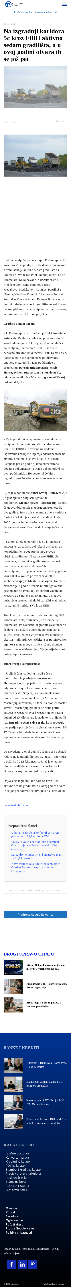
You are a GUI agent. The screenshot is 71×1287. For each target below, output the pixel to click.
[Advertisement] (35, 216)
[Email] (56, 113)
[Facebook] (14, 113)
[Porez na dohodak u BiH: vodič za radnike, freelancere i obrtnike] (13, 1121)
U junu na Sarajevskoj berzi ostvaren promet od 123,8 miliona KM (35, 834)
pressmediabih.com (16, 805)
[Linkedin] (31, 113)
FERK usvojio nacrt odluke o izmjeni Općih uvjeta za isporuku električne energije (35, 845)
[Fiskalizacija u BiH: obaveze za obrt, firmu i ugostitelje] (13, 986)
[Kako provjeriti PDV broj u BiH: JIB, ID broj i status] (13, 1102)
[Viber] (48, 113)
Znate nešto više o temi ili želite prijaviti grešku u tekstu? (35, 890)
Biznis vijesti (9, 24)
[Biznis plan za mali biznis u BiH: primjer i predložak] (13, 1084)
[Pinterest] (32, 1264)
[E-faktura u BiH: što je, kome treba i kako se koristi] (13, 1065)
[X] (23, 113)
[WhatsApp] (39, 113)
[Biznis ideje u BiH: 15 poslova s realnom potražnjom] (13, 1005)
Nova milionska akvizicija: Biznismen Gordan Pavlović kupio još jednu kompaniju (35, 867)
